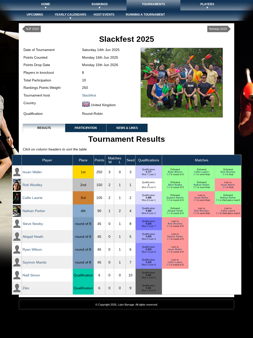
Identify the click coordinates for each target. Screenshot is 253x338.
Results (44, 128)
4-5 (225, 187)
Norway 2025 (218, 29)
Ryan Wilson (175, 172)
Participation (86, 128)
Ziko (25, 288)
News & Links (127, 128)
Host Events (104, 14)
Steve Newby (175, 185)
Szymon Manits (175, 197)
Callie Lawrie (201, 172)
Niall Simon (31, 275)
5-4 (225, 174)
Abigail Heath (175, 211)
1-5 (169, 239)
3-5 (195, 200)
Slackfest (89, 95)
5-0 (169, 174)
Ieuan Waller (32, 172)
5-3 (195, 174)
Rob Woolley (228, 172)
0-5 (195, 213)
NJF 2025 (32, 29)
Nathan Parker (202, 185)
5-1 (169, 213)
